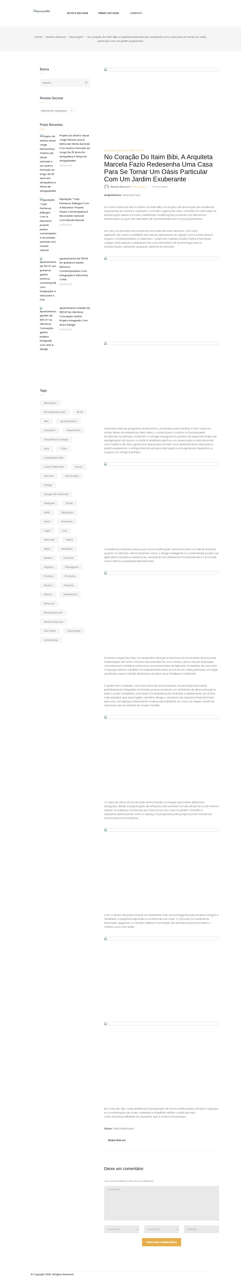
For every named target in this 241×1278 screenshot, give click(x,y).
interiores (67, 521)
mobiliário (67, 549)
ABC (46, 421)
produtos (70, 576)
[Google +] (150, 1140)
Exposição (67, 512)
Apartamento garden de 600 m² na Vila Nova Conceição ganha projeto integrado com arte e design (75, 316)
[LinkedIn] (143, 1140)
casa (63, 448)
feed (47, 521)
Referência (70, 594)
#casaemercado (54, 412)
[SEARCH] (86, 82)
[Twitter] (136, 1140)
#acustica (50, 403)
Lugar (47, 530)
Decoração (76, 37)
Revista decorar (56, 37)
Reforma (49, 603)
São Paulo (50, 631)
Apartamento (68, 421)
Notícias (68, 558)
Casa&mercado (53, 457)
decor (78, 466)
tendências (51, 640)
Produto (48, 576)
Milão (47, 549)
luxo (64, 530)
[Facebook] (130, 1140)
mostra (48, 558)
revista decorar (53, 621)
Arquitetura (73, 430)
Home (38, 37)
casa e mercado (54, 466)
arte (46, 448)
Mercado (49, 539)
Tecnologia (73, 631)
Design (48, 485)
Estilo (47, 512)
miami (69, 539)
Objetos (49, 567)
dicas (69, 503)
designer (49, 503)
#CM (80, 412)
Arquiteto (49, 430)
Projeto (48, 585)
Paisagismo (72, 567)
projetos (69, 585)
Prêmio (48, 594)
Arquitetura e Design (56, 439)
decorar (49, 476)
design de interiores (56, 494)
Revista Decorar (120, 186)
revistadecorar (53, 612)
